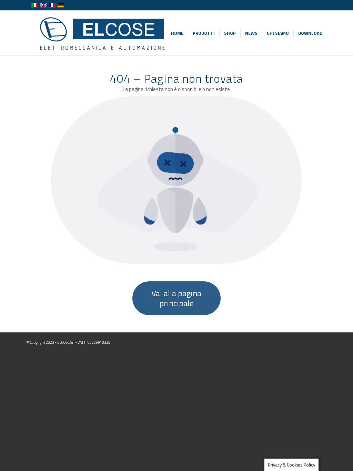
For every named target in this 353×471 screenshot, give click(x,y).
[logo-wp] (101, 33)
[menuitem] (177, 33)
